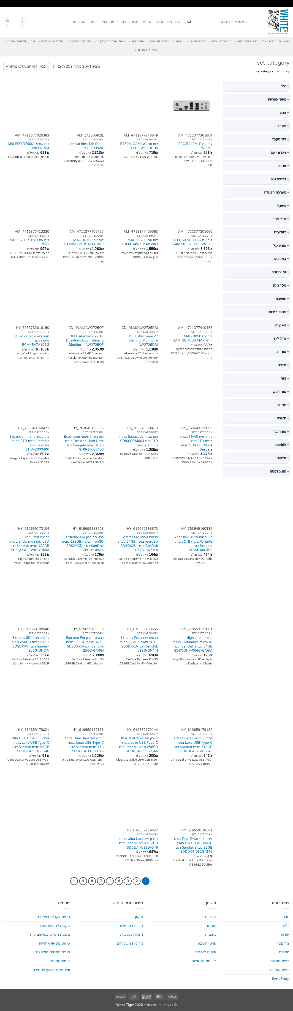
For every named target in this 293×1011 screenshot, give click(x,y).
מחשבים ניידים (247, 41)
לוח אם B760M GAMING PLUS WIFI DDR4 (139, 146)
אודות (159, 22)
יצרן (283, 86)
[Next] (74, 881)
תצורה (281, 418)
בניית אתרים (99, 22)
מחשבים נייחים (222, 41)
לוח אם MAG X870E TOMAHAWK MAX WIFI (139, 242)
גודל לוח (280, 338)
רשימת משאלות (203, 961)
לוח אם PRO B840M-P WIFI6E (195, 146)
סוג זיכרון (279, 352)
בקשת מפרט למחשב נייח (50, 934)
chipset (280, 325)
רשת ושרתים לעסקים (111, 41)
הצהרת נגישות (131, 934)
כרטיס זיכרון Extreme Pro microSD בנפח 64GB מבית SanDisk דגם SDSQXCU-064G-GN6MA (138, 543)
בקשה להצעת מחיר (54, 926)
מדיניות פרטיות (131, 926)
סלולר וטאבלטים (52, 41)
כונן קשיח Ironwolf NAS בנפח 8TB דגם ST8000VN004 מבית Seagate (195, 443)
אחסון (281, 166)
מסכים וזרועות (160, 41)
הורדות (210, 926)
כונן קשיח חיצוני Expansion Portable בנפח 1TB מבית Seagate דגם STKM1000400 (192, 543)
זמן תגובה (278, 272)
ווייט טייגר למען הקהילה (51, 970)
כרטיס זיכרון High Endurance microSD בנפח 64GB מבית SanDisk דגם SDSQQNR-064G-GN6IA (192, 644)
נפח (283, 378)
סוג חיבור (279, 431)
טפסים (133, 22)
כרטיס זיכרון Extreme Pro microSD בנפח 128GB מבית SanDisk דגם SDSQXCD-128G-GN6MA (83, 543)
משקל (281, 206)
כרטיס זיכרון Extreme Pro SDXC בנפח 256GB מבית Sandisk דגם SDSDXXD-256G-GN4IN (85, 644)
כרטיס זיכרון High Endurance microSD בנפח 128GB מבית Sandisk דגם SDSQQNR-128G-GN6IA (29, 543)
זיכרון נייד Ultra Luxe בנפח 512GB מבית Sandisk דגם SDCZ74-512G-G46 (138, 843)
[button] (22, 22)
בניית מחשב (118, 22)
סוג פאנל (279, 245)
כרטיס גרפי (278, 179)
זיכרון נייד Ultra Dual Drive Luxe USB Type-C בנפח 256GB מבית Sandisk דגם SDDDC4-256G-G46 (138, 744)
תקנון (139, 917)
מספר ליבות (277, 312)
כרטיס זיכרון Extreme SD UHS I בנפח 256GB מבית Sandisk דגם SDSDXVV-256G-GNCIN (30, 644)
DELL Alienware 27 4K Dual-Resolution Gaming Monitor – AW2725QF (85, 340)
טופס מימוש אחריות (54, 943)
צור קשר (146, 22)
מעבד (281, 126)
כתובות (210, 934)
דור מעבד (279, 139)
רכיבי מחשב (198, 41)
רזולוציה (280, 232)
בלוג (169, 22)
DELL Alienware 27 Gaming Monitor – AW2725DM (143, 340)
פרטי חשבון (207, 943)
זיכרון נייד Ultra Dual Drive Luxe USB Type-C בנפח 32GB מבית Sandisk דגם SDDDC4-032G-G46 (193, 845)
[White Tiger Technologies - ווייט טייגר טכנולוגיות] (274, 22)
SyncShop (79, 22)
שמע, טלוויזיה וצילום (21, 41)
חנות (178, 22)
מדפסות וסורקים (80, 41)
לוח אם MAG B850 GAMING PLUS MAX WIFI (192, 338)
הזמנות (210, 917)
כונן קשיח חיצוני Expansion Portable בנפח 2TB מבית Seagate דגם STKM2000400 (29, 443)
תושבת (281, 299)
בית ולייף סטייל (147, 50)
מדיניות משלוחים (130, 943)
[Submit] (189, 22)
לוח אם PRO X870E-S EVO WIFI (29, 242)
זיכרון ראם (278, 152)
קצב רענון (279, 259)
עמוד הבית (283, 71)
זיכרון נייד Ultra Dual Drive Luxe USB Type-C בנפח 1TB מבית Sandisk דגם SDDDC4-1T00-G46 (84, 744)
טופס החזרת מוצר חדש (51, 952)
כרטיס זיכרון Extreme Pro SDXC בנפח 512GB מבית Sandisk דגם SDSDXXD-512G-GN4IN (139, 644)
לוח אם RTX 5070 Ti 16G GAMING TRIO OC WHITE (192, 242)
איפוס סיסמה (205, 952)
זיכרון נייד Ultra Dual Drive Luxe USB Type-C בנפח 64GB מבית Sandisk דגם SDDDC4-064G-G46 (30, 744)
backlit (280, 445)
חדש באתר (268, 41)
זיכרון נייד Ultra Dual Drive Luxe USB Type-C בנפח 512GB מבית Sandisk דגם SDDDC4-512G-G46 (193, 744)
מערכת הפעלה (275, 192)
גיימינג (180, 41)
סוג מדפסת (278, 471)
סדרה (282, 365)
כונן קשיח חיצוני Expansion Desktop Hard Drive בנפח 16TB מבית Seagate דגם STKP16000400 (84, 443)
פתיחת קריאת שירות (54, 917)
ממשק (281, 405)
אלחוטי (281, 458)
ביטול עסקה (60, 961)
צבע (283, 113)
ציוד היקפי (138, 41)
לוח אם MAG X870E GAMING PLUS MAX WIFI (84, 242)
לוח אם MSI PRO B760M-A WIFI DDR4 (28, 146)
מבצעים (284, 41)
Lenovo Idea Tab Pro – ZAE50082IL (86, 146)
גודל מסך (279, 219)
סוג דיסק (279, 392)
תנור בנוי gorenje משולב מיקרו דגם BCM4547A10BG (31, 340)
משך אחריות (277, 99)
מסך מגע (279, 285)
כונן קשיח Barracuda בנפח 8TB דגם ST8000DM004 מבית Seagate (138, 441)
